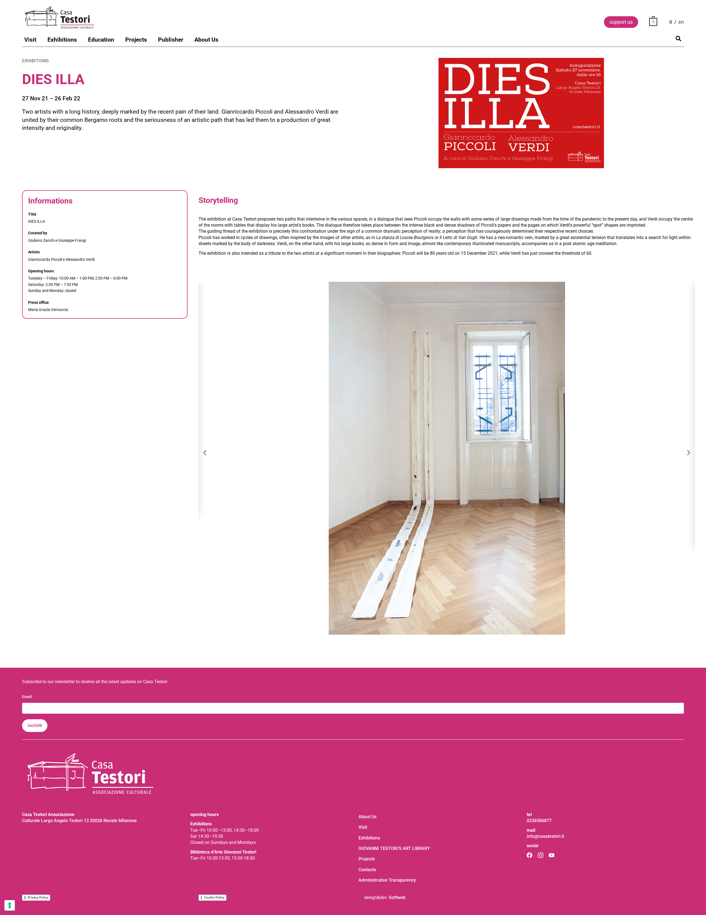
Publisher (170, 39)
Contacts (367, 869)
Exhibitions (62, 39)
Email (27, 696)
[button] (204, 452)
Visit (30, 39)
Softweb (397, 897)
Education (101, 39)
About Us (206, 39)
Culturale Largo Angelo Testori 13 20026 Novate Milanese (79, 820)
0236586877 (539, 820)
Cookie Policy (214, 897)
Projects (136, 39)
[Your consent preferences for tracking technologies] (9, 905)
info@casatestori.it (545, 836)
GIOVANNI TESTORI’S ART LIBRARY (394, 848)
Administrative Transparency (387, 880)
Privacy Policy (38, 897)
